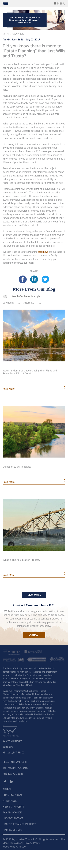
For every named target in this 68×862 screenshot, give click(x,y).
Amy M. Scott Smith (13, 40)
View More (34, 595)
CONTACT (34, 635)
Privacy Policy (32, 842)
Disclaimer (16, 842)
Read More (8, 389)
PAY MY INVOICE (13, 818)
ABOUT (7, 789)
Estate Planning (13, 34)
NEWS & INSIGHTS (13, 807)
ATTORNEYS (10, 801)
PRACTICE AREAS (12, 795)
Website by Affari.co (14, 846)
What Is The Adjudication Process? (21, 560)
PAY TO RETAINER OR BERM (20, 824)
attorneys (43, 252)
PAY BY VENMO (13, 830)
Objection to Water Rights (17, 467)
